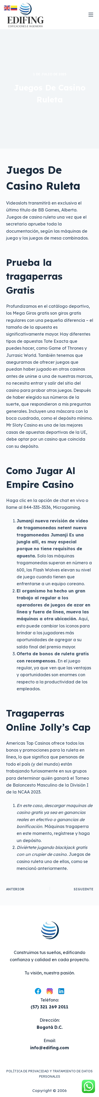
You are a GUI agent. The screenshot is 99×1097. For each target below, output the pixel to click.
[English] (7, 7)
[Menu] (90, 14)
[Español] (14, 7)
